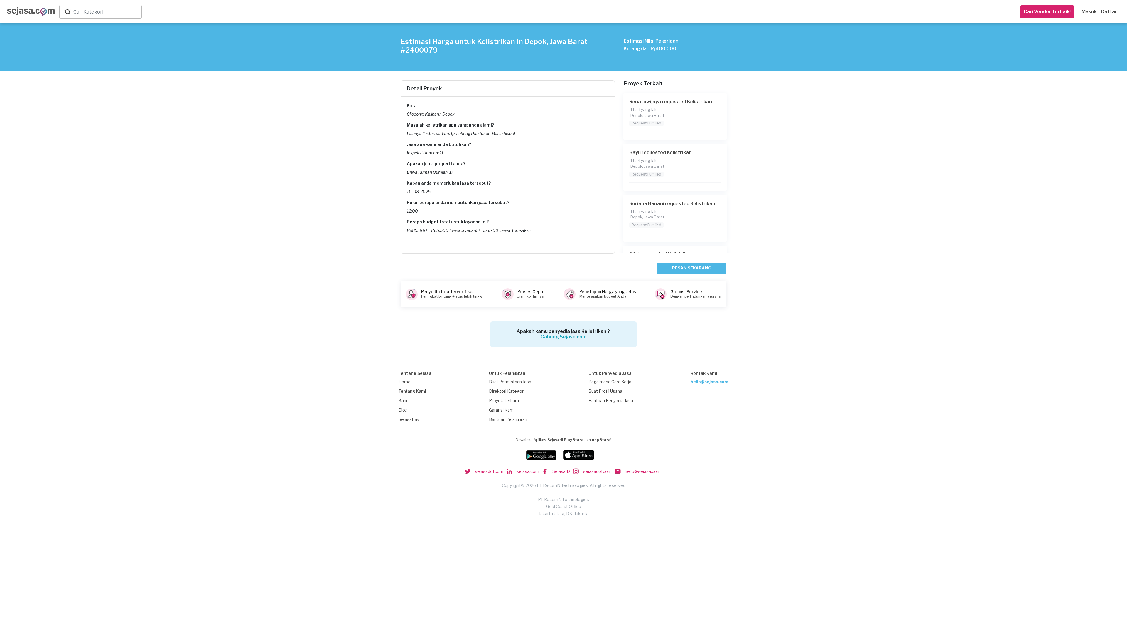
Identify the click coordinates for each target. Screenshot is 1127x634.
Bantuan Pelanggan (508, 419)
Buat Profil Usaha (605, 391)
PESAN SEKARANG (691, 267)
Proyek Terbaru (504, 400)
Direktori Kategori (506, 391)
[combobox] (106, 11)
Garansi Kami (501, 409)
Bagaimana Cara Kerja (609, 381)
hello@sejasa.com (709, 381)
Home (405, 381)
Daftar (1109, 11)
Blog (403, 409)
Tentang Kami (412, 391)
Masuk (1089, 11)
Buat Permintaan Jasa (510, 381)
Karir (403, 400)
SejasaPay (409, 419)
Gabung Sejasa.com (563, 337)
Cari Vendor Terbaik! (1047, 11)
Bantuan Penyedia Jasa (610, 400)
